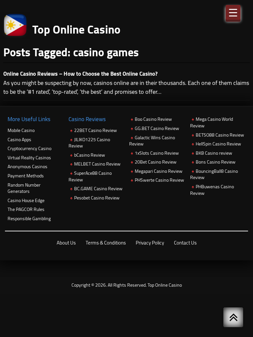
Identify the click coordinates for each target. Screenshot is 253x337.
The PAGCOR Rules (26, 209)
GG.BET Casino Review (157, 128)
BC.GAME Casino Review (98, 188)
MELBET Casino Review (97, 164)
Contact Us (185, 242)
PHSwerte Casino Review (159, 180)
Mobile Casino (21, 130)
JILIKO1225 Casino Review (89, 142)
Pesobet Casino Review (97, 198)
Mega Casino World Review (211, 122)
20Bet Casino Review (156, 162)
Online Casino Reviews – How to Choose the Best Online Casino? (80, 73)
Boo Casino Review (153, 119)
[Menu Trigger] (233, 12)
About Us (66, 242)
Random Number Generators (24, 188)
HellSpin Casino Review (218, 144)
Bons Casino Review (216, 162)
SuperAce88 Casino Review (90, 176)
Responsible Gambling (29, 218)
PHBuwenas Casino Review (212, 189)
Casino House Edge (26, 200)
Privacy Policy (150, 242)
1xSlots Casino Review (157, 153)
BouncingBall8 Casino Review (214, 174)
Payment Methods (26, 175)
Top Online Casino (165, 285)
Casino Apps (19, 139)
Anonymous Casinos (27, 166)
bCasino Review (89, 155)
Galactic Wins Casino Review (152, 140)
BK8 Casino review (214, 153)
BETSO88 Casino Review (220, 135)
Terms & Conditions (106, 242)
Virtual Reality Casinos (29, 157)
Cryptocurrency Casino (29, 148)
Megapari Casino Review (159, 171)
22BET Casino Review (95, 130)
